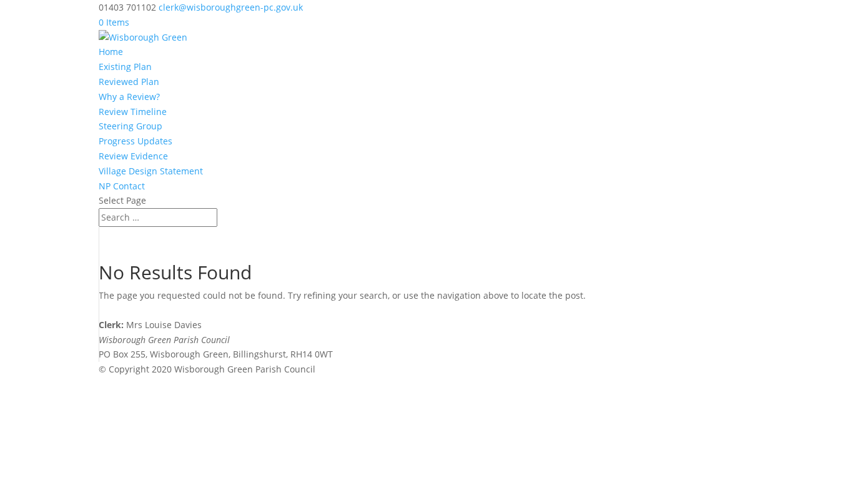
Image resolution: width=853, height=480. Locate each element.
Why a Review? (129, 96)
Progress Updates (135, 141)
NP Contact (122, 186)
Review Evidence (133, 156)
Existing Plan (125, 66)
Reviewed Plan (129, 82)
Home (111, 52)
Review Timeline (133, 112)
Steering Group (130, 126)
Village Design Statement (151, 171)
